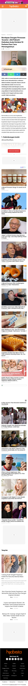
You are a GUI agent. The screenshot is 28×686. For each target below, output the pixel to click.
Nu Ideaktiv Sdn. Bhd (13, 684)
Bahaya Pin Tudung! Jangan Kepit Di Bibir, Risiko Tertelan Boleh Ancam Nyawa (14, 615)
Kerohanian (9, 34)
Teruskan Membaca (14, 151)
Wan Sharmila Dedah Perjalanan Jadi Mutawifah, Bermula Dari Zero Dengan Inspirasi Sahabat (14, 593)
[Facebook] (7, 659)
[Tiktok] (15, 659)
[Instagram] (10, 659)
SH (3, 48)
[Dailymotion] (21, 659)
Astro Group (24, 684)
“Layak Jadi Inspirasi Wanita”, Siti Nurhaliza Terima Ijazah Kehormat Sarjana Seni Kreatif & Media (14, 604)
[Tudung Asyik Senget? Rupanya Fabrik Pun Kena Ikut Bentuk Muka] (14, 564)
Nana (2, 578)
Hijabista (3, 34)
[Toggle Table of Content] (22, 69)
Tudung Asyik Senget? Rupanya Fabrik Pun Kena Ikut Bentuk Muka (12, 576)
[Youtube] (18, 659)
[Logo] (14, 6)
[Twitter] (13, 659)
